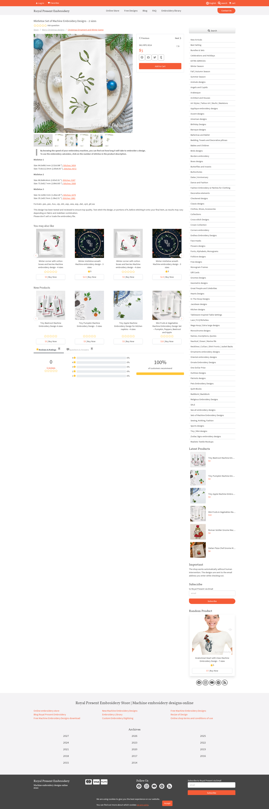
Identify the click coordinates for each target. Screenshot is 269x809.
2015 (66, 762)
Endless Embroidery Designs (204, 235)
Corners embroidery (200, 230)
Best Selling (196, 45)
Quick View (51, 245)
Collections (196, 214)
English (212, 3)
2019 (203, 749)
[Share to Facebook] (148, 57)
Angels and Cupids (199, 87)
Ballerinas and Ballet (200, 134)
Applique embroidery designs (204, 108)
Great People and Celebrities (204, 288)
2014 (134, 762)
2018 (66, 756)
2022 (203, 742)
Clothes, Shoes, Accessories (203, 209)
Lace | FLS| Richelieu (200, 320)
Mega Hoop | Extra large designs (205, 325)
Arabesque (196, 92)
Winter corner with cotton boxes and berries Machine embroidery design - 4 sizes (50, 264)
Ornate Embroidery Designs (203, 362)
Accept (167, 803)
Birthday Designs (198, 124)
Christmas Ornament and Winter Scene (86, 29)
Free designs (196, 261)
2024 (66, 742)
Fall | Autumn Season (200, 71)
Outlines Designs (198, 373)
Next (177, 38)
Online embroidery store (46, 710)
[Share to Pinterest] (142, 57)
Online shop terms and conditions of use (192, 718)
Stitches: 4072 (70, 168)
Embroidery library (171, 10)
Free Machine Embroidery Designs (188, 710)
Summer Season (198, 76)
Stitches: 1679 (69, 195)
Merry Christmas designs (53, 29)
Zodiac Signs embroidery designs (206, 436)
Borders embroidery (200, 156)
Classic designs (197, 203)
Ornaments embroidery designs (205, 351)
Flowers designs (198, 246)
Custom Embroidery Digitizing (117, 718)
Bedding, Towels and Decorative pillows (209, 140)
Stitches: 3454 (69, 165)
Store (36, 29)
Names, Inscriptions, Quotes (203, 335)
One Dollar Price (198, 367)
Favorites (54, 2)
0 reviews (51, 367)
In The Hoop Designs (200, 298)
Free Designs (131, 10)
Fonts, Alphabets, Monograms (204, 251)
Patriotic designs (198, 378)
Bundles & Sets (197, 50)
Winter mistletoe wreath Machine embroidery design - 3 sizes (89, 264)
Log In (41, 3)
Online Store (112, 10)
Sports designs (197, 425)
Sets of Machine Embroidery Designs (207, 415)
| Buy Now (51, 277)
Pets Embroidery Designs (202, 383)
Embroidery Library (112, 714)
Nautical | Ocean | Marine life (203, 341)
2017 (134, 756)
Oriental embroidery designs (204, 357)
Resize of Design (179, 714)
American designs (199, 119)
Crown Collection (199, 224)
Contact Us (226, 10)
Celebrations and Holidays (203, 55)
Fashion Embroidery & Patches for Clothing (210, 187)
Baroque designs (198, 129)
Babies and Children (200, 145)
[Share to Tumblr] (161, 57)
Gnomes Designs (198, 277)
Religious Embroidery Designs (204, 399)
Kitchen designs (198, 309)
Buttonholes (196, 172)
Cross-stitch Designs (200, 219)
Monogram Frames (199, 267)
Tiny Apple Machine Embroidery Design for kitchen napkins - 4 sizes (128, 326)
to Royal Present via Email (201, 588)
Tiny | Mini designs (199, 431)
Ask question (53, 25)
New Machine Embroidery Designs (119, 710)
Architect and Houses (200, 97)
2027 (66, 736)
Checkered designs (199, 198)
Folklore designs (198, 256)
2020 (134, 749)
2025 (203, 736)
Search (213, 30)
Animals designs (198, 82)
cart (233, 3)
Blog (145, 10)
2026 (134, 736)
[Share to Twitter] (155, 57)
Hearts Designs (197, 293)
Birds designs (197, 150)
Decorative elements (200, 193)
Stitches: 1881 (69, 198)
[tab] (49, 350)
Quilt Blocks (196, 388)
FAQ (154, 10)
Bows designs (197, 161)
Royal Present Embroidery (52, 11)
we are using (142, 804)
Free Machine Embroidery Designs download (57, 718)
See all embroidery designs (203, 410)
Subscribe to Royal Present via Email (204, 780)
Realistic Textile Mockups (202, 441)
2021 (66, 749)
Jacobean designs (199, 304)
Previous (145, 38)
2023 (134, 742)
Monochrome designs (200, 330)
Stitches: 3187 (69, 180)
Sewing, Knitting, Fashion (202, 420)
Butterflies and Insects (201, 166)
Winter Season (197, 66)
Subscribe (212, 601)
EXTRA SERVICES (198, 60)
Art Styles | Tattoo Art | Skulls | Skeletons (209, 103)
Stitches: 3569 (69, 183)
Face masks (196, 240)
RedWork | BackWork (200, 394)
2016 (203, 756)
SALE (193, 404)
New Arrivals (196, 39)
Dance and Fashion (199, 182)
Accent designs (197, 113)
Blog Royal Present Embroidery (50, 714)
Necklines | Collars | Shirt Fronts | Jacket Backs (212, 346)
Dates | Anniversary (199, 177)
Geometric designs (199, 283)
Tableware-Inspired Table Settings (206, 314)
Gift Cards (195, 272)
